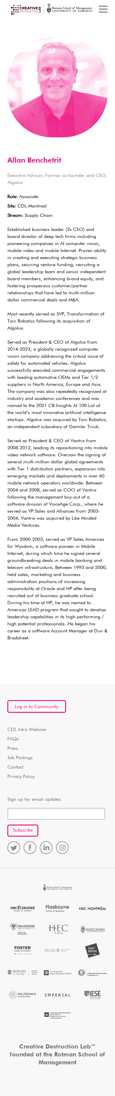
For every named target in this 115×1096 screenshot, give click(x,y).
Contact (15, 767)
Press (12, 748)
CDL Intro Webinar (27, 729)
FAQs (13, 739)
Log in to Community (36, 707)
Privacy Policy (20, 776)
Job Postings (20, 758)
